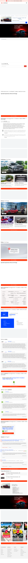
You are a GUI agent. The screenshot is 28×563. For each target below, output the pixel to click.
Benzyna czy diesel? (9, 553)
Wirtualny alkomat (9, 552)
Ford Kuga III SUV (15, 485)
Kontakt (2, 553)
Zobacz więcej (13, 543)
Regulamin (2, 552)
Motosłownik (22, 553)
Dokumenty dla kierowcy (23, 552)
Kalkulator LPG (9, 554)
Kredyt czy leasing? (9, 555)
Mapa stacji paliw (9, 556)
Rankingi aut (8, 551)
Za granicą (22, 554)
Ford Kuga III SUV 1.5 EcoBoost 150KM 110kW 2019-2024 (19, 18)
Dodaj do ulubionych (24, 118)
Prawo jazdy (22, 555)
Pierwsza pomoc (22, 551)
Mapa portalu (2, 554)
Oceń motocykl (15, 551)
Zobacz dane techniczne (13, 307)
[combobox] (14, 22)
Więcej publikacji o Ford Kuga (13, 188)
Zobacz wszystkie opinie (13, 371)
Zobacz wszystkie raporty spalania (13, 419)
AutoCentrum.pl (4, 3)
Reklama (2, 551)
